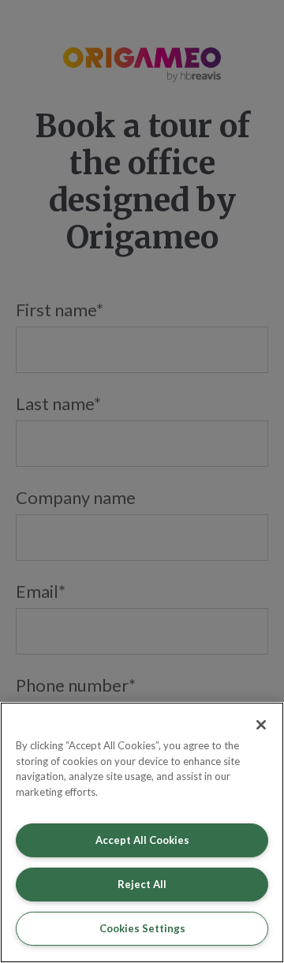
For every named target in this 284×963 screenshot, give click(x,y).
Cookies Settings (142, 928)
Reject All (142, 884)
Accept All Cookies (142, 840)
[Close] (261, 724)
